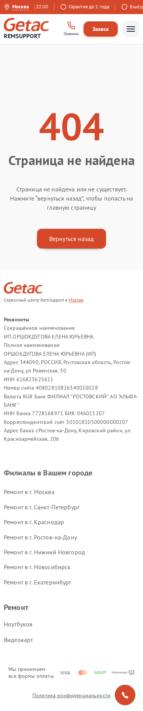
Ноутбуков (18, 624)
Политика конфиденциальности (71, 695)
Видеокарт (18, 640)
